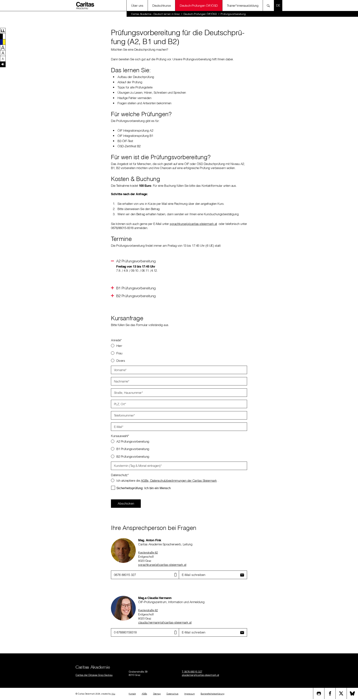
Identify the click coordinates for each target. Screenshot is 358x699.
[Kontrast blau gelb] (3, 42)
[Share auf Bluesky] (352, 693)
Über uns (137, 5)
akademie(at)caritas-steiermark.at (200, 675)
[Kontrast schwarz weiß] (3, 36)
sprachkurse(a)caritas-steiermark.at (193, 224)
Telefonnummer (124, 415)
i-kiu (113, 693)
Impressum (189, 693)
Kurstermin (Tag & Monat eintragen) (138, 466)
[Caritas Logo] (86, 5)
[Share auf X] (341, 693)
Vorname (120, 370)
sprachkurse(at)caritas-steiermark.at (162, 565)
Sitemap (157, 693)
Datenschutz (172, 693)
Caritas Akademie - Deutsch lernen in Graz (155, 14)
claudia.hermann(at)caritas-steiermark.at (164, 622)
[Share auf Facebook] (330, 693)
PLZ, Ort (120, 404)
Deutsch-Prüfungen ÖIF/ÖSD (199, 5)
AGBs (144, 693)
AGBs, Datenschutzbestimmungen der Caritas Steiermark (179, 480)
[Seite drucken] (318, 693)
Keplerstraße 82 (148, 552)
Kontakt (132, 693)
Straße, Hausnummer (128, 393)
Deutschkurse (161, 5)
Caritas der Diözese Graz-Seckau (94, 675)
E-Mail (118, 427)
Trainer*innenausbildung (242, 5)
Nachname (121, 381)
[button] (3, 31)
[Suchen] (269, 5)
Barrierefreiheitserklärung (212, 693)
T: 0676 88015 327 (192, 671)
